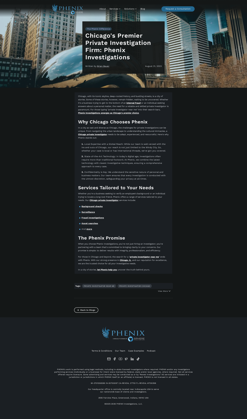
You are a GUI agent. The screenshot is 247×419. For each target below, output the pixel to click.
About (102, 9)
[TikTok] (138, 359)
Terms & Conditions (102, 351)
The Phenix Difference (98, 29)
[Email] (109, 359)
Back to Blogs (87, 310)
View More (163, 291)
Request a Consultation (178, 9)
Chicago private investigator (92, 134)
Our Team (120, 351)
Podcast (151, 351)
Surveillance (88, 212)
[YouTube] (120, 359)
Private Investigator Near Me (99, 286)
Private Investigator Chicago (134, 286)
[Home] (67, 8)
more (89, 229)
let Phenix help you (107, 269)
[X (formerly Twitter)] (126, 359)
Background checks (92, 206)
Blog (142, 9)
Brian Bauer (103, 66)
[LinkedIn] (132, 359)
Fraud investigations (93, 218)
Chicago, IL (125, 260)
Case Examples (136, 351)
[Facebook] (114, 359)
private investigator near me (144, 257)
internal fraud (133, 103)
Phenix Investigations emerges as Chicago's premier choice (108, 113)
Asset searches (90, 223)
